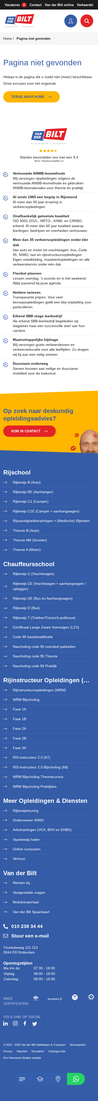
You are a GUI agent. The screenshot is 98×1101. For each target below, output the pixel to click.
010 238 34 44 (27, 926)
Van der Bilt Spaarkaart (31, 912)
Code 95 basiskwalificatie (33, 637)
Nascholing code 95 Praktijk (35, 666)
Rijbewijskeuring (25, 811)
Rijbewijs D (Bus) (26, 608)
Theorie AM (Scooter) (30, 540)
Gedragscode (56, 1051)
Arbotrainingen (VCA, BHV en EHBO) (42, 830)
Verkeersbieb (87, 5)
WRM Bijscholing (26, 700)
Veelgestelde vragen (29, 892)
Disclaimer (37, 1051)
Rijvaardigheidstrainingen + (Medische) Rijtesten (51, 521)
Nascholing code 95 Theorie (35, 656)
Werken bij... (23, 883)
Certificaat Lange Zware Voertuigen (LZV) (46, 627)
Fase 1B (19, 719)
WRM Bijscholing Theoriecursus (38, 777)
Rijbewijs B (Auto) (27, 482)
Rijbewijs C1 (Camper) (30, 501)
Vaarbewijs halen (26, 839)
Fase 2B (19, 738)
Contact (35, 5)
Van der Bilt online (59, 5)
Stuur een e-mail (30, 935)
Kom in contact (25, 431)
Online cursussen (26, 849)
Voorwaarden (78, 1044)
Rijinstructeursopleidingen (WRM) (39, 690)
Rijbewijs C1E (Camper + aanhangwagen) (46, 511)
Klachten (22, 1051)
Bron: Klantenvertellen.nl (49, 161)
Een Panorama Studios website (22, 1057)
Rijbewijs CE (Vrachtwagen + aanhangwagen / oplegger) (49, 586)
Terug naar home (28, 97)
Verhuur (19, 859)
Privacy (8, 1051)
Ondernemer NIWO (28, 820)
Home (7, 38)
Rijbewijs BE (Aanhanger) (33, 492)
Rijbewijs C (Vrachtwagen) (33, 574)
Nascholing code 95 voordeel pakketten (44, 647)
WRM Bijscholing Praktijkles (35, 786)
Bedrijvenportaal (26, 902)
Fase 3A (19, 748)
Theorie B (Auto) (26, 531)
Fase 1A (19, 709)
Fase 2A (19, 728)
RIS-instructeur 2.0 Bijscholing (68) (40, 767)
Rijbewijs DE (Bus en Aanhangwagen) (43, 598)
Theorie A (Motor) (27, 550)
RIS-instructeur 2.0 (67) (31, 757)
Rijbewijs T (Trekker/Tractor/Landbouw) (44, 618)
